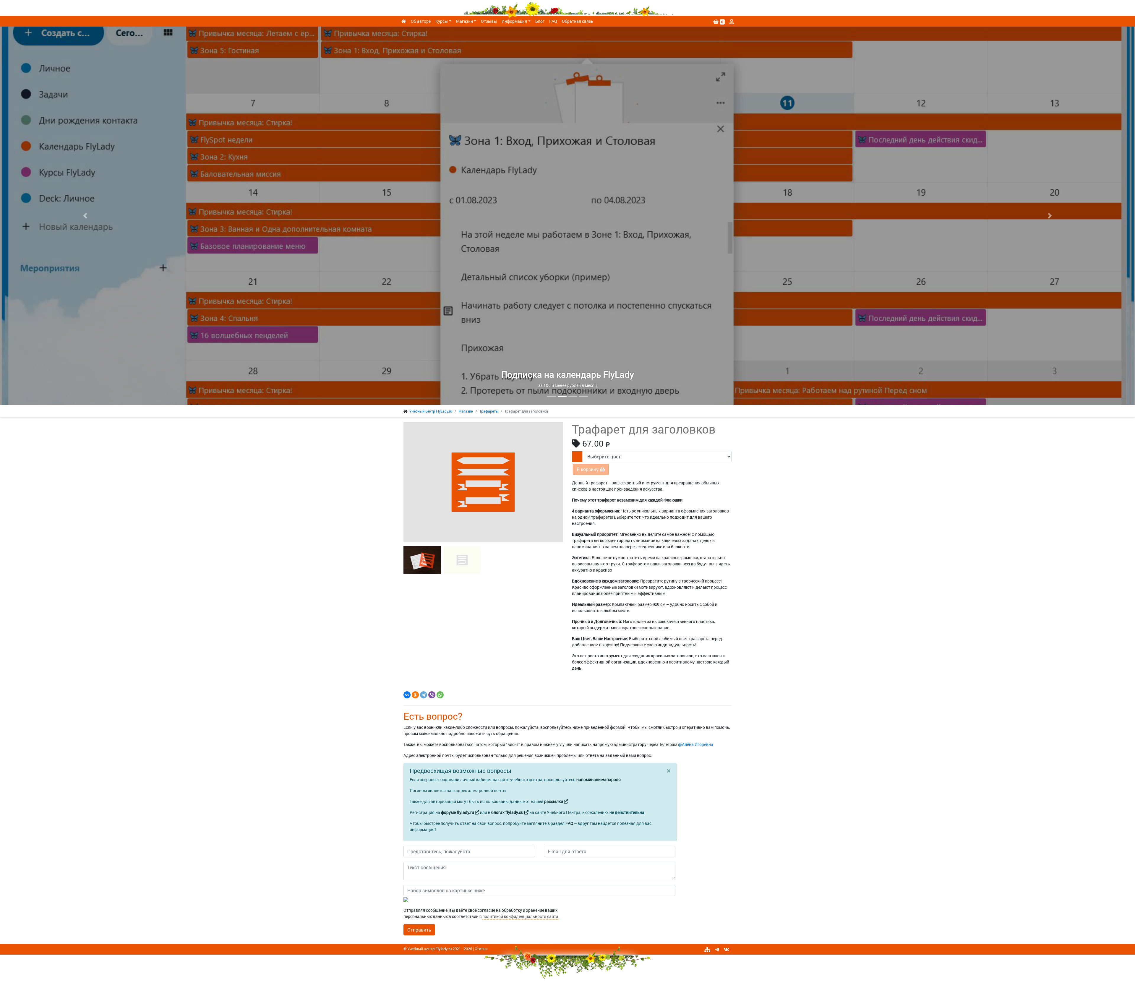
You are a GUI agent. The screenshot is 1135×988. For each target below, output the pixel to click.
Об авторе (421, 21)
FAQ (553, 21)
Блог (539, 21)
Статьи (481, 948)
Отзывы (489, 21)
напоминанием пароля (598, 779)
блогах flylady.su (507, 812)
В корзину (588, 469)
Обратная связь (577, 21)
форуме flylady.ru (458, 812)
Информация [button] (514, 21)
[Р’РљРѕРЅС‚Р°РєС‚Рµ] (407, 694)
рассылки (554, 801)
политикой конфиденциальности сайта (520, 916)
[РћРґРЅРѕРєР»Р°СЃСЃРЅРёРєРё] (415, 694)
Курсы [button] (441, 21)
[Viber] (431, 694)
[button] (85, 216)
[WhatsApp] (440, 694)
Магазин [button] (464, 21)
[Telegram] (423, 694)
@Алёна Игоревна (695, 744)
